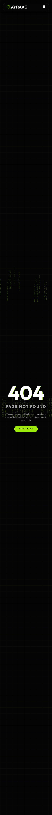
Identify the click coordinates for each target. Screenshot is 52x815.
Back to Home (26, 429)
